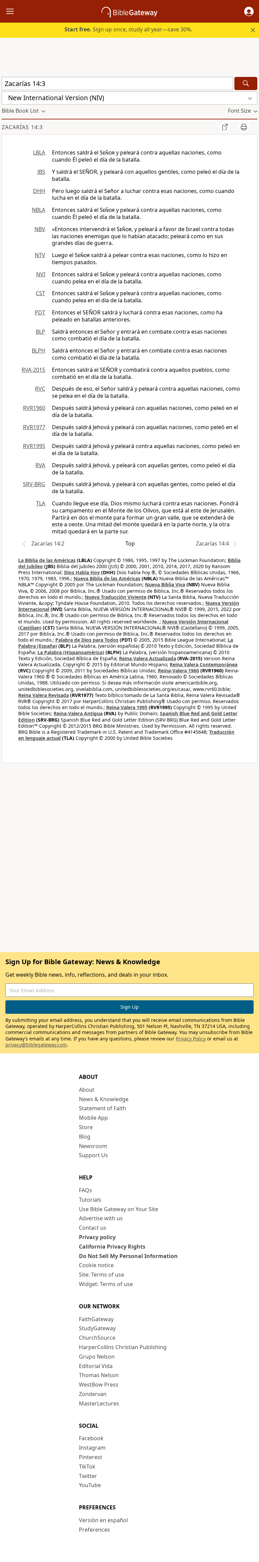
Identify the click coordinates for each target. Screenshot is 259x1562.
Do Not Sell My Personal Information (128, 1256)
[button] (249, 11)
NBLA (38, 210)
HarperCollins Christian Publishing (123, 1347)
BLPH (38, 350)
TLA (40, 503)
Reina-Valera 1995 (126, 707)
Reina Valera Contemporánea (203, 664)
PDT (40, 312)
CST (40, 293)
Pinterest (90, 1457)
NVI (40, 274)
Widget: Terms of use (106, 1284)
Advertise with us (101, 1218)
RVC (40, 388)
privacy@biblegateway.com (36, 1044)
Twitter (88, 1476)
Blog (84, 1136)
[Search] (245, 83)
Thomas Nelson (99, 1375)
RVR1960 (34, 408)
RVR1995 (34, 446)
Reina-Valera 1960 (178, 670)
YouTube (90, 1485)
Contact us (92, 1227)
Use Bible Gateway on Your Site (118, 1209)
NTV (40, 255)
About (86, 1089)
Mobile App (93, 1117)
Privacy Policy (191, 1038)
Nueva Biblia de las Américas (107, 578)
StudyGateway (97, 1328)
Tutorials (90, 1199)
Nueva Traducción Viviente (115, 597)
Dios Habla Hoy (82, 572)
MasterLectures (99, 1403)
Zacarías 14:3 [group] (22, 127)
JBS (41, 171)
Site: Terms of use (101, 1274)
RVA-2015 (33, 369)
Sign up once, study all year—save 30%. (128, 29)
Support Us (93, 1155)
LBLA (39, 152)
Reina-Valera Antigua (78, 713)
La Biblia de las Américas (47, 560)
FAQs (85, 1190)
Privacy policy (97, 1237)
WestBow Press (98, 1384)
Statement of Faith (102, 1108)
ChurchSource (97, 1337)
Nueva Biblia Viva (165, 584)
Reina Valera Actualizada (147, 658)
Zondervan (93, 1394)
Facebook (91, 1438)
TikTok (87, 1466)
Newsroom (93, 1146)
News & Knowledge (103, 1099)
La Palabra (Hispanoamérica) (70, 652)
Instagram (92, 1447)
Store (86, 1127)
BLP (40, 331)
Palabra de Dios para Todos (86, 640)
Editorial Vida (96, 1366)
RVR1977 (34, 427)
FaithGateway (96, 1319)
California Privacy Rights (112, 1246)
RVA (40, 465)
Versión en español (103, 1520)
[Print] (243, 126)
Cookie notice (96, 1265)
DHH (39, 191)
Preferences (94, 1529)
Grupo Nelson (97, 1356)
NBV (39, 229)
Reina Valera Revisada (43, 695)
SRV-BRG (34, 484)
